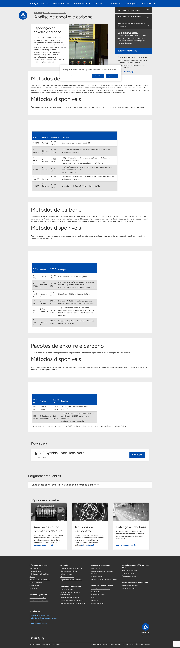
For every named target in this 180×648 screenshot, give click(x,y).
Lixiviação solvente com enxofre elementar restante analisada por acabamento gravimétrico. (86, 151)
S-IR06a (36, 170)
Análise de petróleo (66, 589)
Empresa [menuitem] (45, 3)
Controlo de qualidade (129, 570)
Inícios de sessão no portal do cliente (43, 618)
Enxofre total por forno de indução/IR (76, 143)
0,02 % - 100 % (53, 311)
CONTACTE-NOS (124, 72)
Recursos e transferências (39, 615)
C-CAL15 (35, 322)
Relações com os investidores (39, 574)
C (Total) (43, 277)
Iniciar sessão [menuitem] (149, 3)
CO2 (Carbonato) (44, 294)
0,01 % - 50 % (54, 143)
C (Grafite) (43, 302)
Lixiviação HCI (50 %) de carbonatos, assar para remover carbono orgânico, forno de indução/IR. (76, 302)
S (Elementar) (45, 151)
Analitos (45, 137)
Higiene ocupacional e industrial (71, 580)
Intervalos (55, 137)
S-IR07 (36, 186)
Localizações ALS (36, 621)
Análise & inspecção (98, 603)
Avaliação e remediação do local (71, 568)
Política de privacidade (143, 644)
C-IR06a (35, 284)
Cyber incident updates (38, 624)
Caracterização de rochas (58, 13)
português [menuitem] (132, 3)
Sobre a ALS (34, 568)
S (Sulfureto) (45, 169)
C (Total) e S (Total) (44, 408)
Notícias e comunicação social (40, 580)
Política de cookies (115, 644)
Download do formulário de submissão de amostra (132, 24)
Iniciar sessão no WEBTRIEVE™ (129, 17)
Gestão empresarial (36, 583)
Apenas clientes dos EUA (38, 598)
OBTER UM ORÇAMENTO (127, 51)
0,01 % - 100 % (54, 151)
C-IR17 (34, 311)
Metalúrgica (95, 600)
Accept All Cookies (112, 76)
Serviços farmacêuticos (130, 586)
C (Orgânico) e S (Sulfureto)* (45, 417)
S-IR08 (36, 143)
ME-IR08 (35, 408)
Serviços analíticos (128, 588)
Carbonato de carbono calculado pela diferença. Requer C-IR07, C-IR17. (76, 322)
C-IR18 (35, 302)
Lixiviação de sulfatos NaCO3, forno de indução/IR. (81, 186)
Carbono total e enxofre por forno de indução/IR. (74, 408)
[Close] (118, 67)
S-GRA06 (36, 178)
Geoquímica (46, 13)
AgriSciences (95, 568)
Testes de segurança (129, 576)
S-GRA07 (36, 151)
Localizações (34, 588)
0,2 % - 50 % (52, 294)
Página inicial (38, 13)
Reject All (98, 76)
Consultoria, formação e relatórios (71, 600)
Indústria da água (66, 574)
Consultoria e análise (98, 594)
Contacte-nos (34, 585)
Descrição (65, 137)
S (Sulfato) (45, 160)
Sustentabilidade (35, 571)
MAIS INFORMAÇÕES (42, 545)
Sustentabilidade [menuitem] (82, 3)
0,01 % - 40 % (54, 178)
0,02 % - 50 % (53, 302)
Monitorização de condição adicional (72, 603)
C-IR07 (35, 276)
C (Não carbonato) (44, 284)
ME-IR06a (35, 417)
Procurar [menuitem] (117, 3)
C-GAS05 (35, 294)
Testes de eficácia (128, 573)
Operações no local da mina (100, 589)
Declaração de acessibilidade (99, 644)
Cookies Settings (69, 76)
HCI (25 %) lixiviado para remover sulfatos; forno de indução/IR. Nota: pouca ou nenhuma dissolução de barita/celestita (87, 169)
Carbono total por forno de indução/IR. (72, 277)
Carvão (93, 597)
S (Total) (45, 143)
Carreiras (32, 577)
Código (36, 137)
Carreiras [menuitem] (97, 3)
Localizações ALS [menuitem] (62, 3)
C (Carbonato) (44, 322)
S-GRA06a (36, 160)
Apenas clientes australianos (39, 601)
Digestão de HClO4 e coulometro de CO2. (74, 294)
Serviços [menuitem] (34, 3)
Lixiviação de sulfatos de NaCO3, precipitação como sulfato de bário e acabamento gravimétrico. (88, 178)
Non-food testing (97, 576)
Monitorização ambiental (68, 571)
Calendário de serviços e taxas (129, 10)
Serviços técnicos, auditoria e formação (104, 579)
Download (137, 455)
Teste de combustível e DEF (69, 597)
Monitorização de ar (67, 577)
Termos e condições (129, 644)
